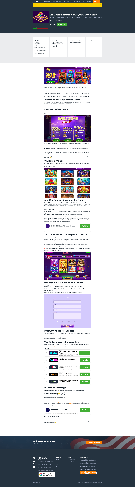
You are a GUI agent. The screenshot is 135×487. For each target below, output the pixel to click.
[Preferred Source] (46, 474)
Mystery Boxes (67, 1)
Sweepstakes (48, 1)
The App (58, 459)
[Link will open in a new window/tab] (34, 458)
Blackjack (71, 403)
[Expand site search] (101, 1)
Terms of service (71, 459)
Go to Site (52, 24)
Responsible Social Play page (90, 469)
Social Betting (57, 1)
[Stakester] (35, 1)
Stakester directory (51, 346)
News (84, 1)
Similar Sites (61, 24)
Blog (57, 464)
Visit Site (85, 226)
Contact (58, 461)
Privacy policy (71, 461)
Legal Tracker (76, 1)
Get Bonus (84, 353)
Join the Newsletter (94, 442)
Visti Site (85, 410)
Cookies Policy (71, 462)
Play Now (84, 367)
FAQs (89, 1)
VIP (57, 466)
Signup (97, 1)
